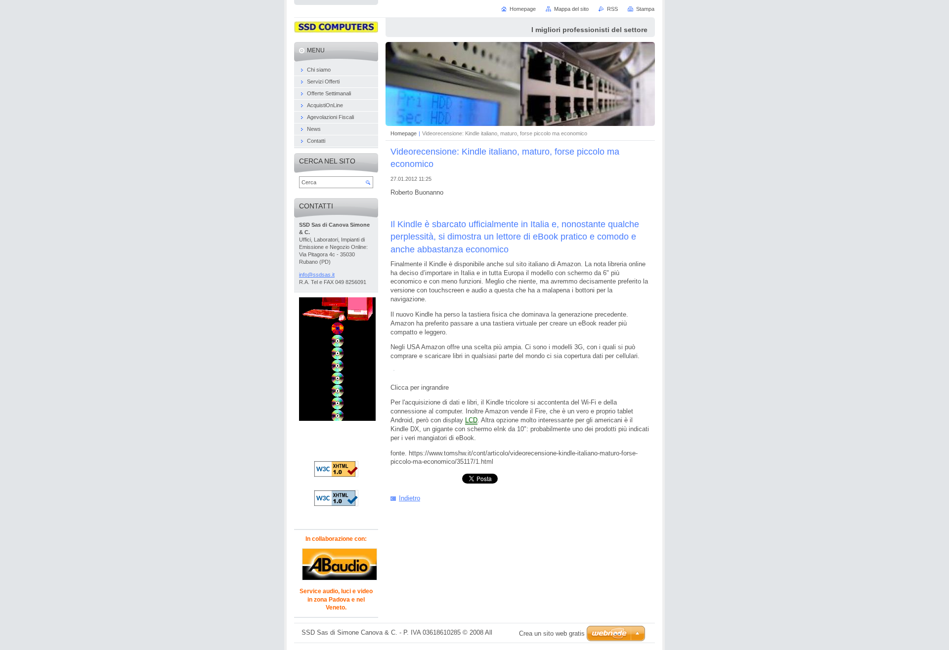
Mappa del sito (571, 9)
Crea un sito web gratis (552, 633)
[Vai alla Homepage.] (336, 28)
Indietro (409, 498)
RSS (612, 9)
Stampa (645, 9)
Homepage (403, 133)
